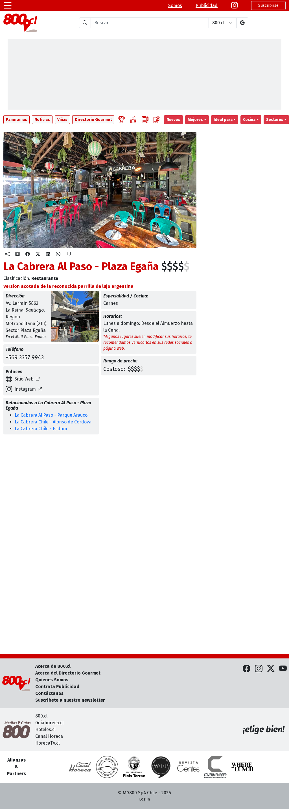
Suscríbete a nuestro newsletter (70, 700)
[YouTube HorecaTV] (283, 668)
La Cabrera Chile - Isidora (41, 428)
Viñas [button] (62, 119)
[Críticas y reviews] (145, 119)
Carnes (110, 303)
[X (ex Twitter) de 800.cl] (271, 668)
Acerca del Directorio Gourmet (67, 673)
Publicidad (207, 5)
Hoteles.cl (45, 729)
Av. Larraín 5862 (22, 303)
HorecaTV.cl (47, 743)
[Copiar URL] (68, 254)
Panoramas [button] (16, 119)
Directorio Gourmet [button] (93, 119)
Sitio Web (24, 379)
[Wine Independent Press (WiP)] (161, 767)
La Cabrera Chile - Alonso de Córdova (53, 422)
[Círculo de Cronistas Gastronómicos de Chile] (107, 767)
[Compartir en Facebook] (28, 254)
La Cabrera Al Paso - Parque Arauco (51, 415)
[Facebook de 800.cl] (246, 668)
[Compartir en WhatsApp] (58, 254)
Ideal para (223, 119)
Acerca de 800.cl (53, 666)
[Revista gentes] (188, 767)
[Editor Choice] (121, 119)
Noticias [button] (42, 119)
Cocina (249, 119)
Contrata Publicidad (57, 686)
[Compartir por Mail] (17, 254)
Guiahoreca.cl (49, 722)
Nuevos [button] (173, 119)
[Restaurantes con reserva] (157, 119)
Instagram (25, 389)
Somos (175, 5)
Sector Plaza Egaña (26, 330)
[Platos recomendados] (133, 119)
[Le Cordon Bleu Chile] (134, 767)
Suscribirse (268, 5)
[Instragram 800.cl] (234, 5)
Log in (144, 799)
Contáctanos (49, 693)
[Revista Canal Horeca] (80, 767)
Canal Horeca (49, 736)
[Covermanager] (215, 767)
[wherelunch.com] (242, 767)
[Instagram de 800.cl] (258, 668)
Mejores (195, 119)
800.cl (41, 716)
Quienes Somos (51, 679)
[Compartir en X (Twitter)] (38, 254)
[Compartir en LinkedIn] (48, 254)
